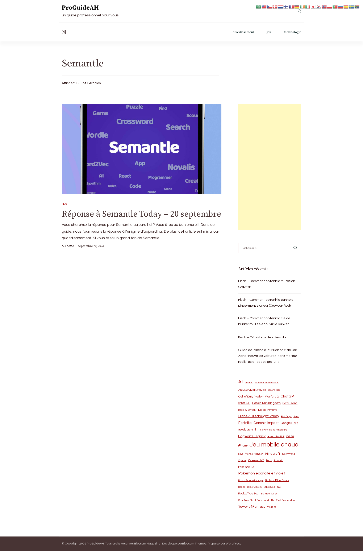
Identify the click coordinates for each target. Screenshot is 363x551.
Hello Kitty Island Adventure (272, 430)
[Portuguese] (335, 6)
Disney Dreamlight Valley (258, 416)
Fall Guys (286, 416)
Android (249, 382)
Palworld (278, 460)
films (296, 416)
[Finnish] (286, 6)
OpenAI (242, 460)
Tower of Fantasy (251, 506)
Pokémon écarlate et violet (261, 473)
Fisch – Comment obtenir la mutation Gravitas (266, 284)
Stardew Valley (269, 494)
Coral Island (290, 403)
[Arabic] (259, 6)
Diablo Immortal (268, 409)
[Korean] (319, 6)
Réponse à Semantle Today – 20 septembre (141, 214)
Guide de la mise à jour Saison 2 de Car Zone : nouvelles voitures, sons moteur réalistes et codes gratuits (267, 355)
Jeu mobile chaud (274, 444)
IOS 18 (290, 436)
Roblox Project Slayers (250, 487)
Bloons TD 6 (274, 390)
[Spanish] (346, 6)
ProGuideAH (80, 8)
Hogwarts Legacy (252, 436)
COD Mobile (244, 403)
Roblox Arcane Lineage (250, 480)
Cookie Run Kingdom (266, 403)
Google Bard (289, 423)
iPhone (243, 445)
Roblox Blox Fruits (277, 480)
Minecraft (272, 453)
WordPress (233, 543)
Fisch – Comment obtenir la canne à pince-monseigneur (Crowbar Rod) (265, 302)
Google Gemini (247, 429)
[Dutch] (280, 6)
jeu (269, 32)
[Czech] (269, 6)
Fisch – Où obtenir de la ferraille (262, 337)
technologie (292, 32)
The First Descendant (283, 500)
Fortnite (245, 423)
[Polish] (330, 6)
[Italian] (308, 6)
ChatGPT (288, 396)
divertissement (243, 32)
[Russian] (340, 6)
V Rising (271, 507)
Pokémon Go (246, 467)
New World (288, 454)
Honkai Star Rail (275, 436)
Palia (269, 460)
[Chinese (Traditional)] (264, 6)
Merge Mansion (254, 454)
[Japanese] (313, 6)
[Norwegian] (324, 6)
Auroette (68, 246)
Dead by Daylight (247, 410)
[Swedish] (351, 6)
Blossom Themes (194, 543)
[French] (291, 6)
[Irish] (302, 6)
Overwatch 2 (256, 460)
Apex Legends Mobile (267, 382)
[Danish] (275, 6)
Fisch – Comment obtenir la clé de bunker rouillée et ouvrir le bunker (264, 321)
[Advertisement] (269, 167)
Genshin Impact (266, 423)
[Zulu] (357, 6)
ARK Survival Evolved (252, 389)
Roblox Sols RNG (272, 487)
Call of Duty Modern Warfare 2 (258, 396)
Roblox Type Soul (248, 493)
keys (240, 454)
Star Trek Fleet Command (253, 500)
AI (240, 381)
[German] (297, 6)
